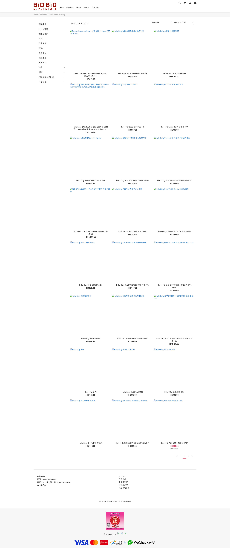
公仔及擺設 (43, 29)
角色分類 (44, 15)
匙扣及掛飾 (43, 33)
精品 (78, 7)
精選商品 (42, 24)
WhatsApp (41, 485)
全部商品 (37, 15)
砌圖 (86, 7)
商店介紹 (95, 7)
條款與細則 (123, 485)
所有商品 (70, 7)
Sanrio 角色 (53, 15)
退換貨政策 (123, 482)
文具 (41, 38)
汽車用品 (42, 62)
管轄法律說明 (124, 488)
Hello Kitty (61, 15)
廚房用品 (42, 53)
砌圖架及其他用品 (46, 77)
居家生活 (42, 43)
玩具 (41, 48)
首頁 (62, 7)
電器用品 (42, 57)
